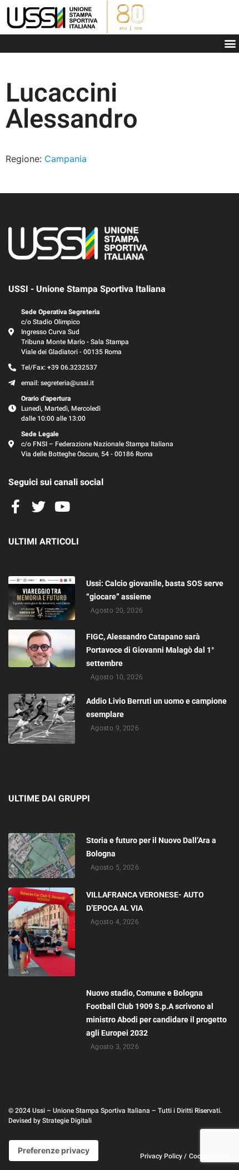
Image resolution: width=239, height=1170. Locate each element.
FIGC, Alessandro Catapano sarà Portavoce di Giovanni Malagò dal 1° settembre (150, 650)
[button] (230, 43)
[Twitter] (39, 506)
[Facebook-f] (15, 506)
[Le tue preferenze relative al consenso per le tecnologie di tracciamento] (53, 1150)
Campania (65, 158)
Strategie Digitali (67, 1121)
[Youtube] (62, 506)
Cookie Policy (209, 1156)
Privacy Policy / (163, 1156)
